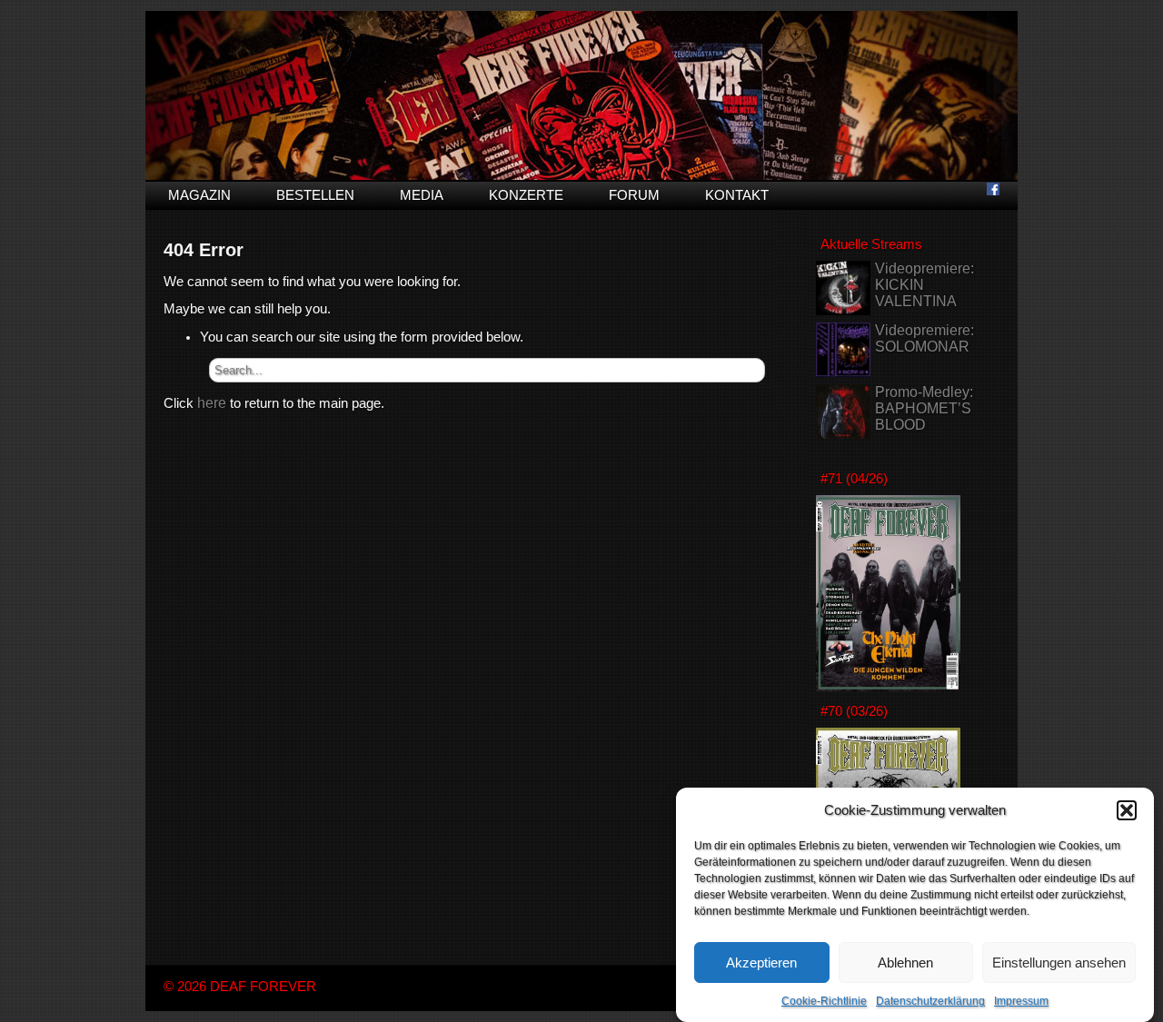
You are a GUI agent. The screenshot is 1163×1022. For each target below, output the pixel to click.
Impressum (1021, 1001)
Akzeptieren (761, 962)
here (211, 403)
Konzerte (526, 195)
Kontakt (737, 195)
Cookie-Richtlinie (824, 1001)
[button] (1127, 810)
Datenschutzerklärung (930, 1001)
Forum (634, 195)
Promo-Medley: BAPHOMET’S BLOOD (924, 408)
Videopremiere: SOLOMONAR (924, 338)
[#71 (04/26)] (888, 686)
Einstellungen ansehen (1059, 962)
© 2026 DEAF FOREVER (240, 986)
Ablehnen (905, 962)
